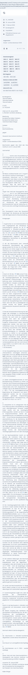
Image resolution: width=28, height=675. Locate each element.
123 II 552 (10, 399)
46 (6, 71)
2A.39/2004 (14, 82)
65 (11, 59)
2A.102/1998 (7, 82)
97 (6, 66)
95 (17, 64)
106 (6, 69)
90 (11, 64)
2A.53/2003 (9, 478)
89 (6, 64)
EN (24, 48)
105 (17, 66)
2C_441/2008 (14, 85)
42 (6, 59)
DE (17, 48)
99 (11, 66)
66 (17, 59)
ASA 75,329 (19, 90)
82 (6, 61)
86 (17, 61)
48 (12, 71)
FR (20, 48)
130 (12, 69)
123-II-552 (6, 77)
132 (18, 69)
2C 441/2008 (6, 107)
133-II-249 (12, 77)
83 (11, 61)
